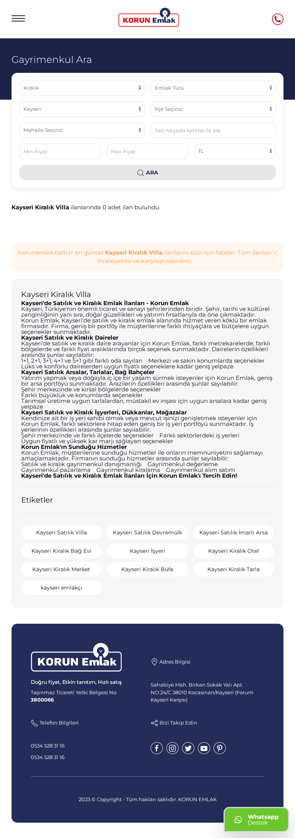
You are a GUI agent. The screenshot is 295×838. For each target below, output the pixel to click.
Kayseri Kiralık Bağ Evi (61, 550)
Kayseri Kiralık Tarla (233, 569)
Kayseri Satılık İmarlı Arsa (233, 532)
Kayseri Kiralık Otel (233, 550)
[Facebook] (157, 748)
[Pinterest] (220, 748)
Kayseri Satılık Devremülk (147, 532)
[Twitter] (188, 748)
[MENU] (18, 18)
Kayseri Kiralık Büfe (147, 569)
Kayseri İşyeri (147, 550)
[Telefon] (277, 19)
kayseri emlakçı (61, 587)
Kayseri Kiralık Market (61, 569)
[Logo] (148, 17)
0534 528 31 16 (48, 746)
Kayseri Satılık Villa (61, 532)
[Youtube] (204, 748)
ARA (151, 172)
